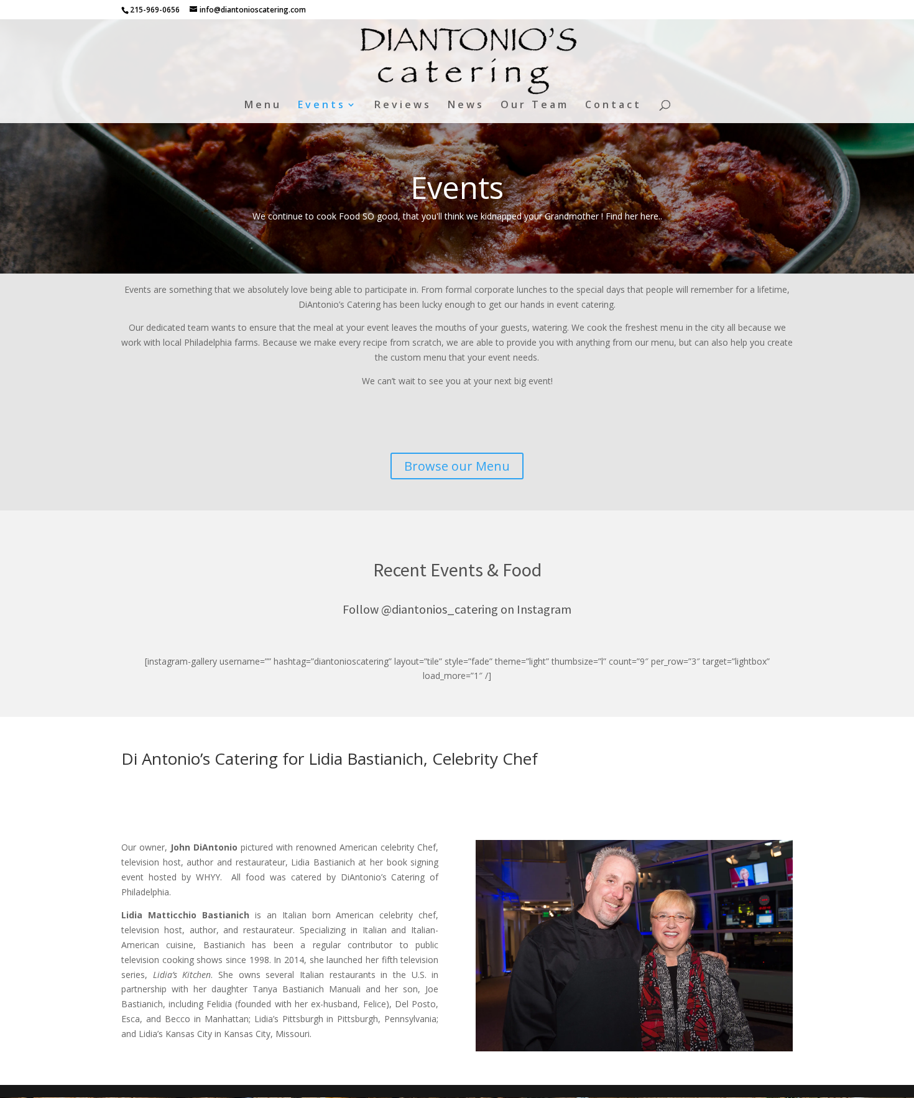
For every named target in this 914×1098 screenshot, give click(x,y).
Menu (263, 105)
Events (322, 105)
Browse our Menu (457, 466)
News (466, 105)
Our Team (535, 105)
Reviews (403, 105)
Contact (613, 105)
